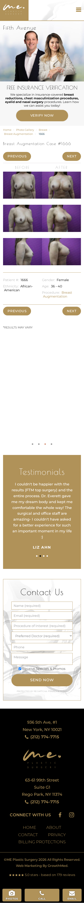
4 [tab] (51, 444)
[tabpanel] (42, 391)
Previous (17, 156)
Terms (63, 691)
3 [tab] (45, 444)
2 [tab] (39, 444)
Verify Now (42, 115)
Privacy (53, 691)
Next (71, 156)
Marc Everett (12, 7)
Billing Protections (42, 842)
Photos (12, 898)
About (53, 827)
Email (72, 898)
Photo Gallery (25, 129)
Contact (28, 835)
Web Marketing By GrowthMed (41, 866)
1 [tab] (32, 444)
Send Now (42, 680)
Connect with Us (30, 815)
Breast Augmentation (18, 133)
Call (42, 898)
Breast (43, 129)
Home (7, 129)
